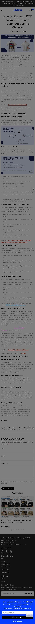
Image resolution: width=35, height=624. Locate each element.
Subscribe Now (17, 621)
